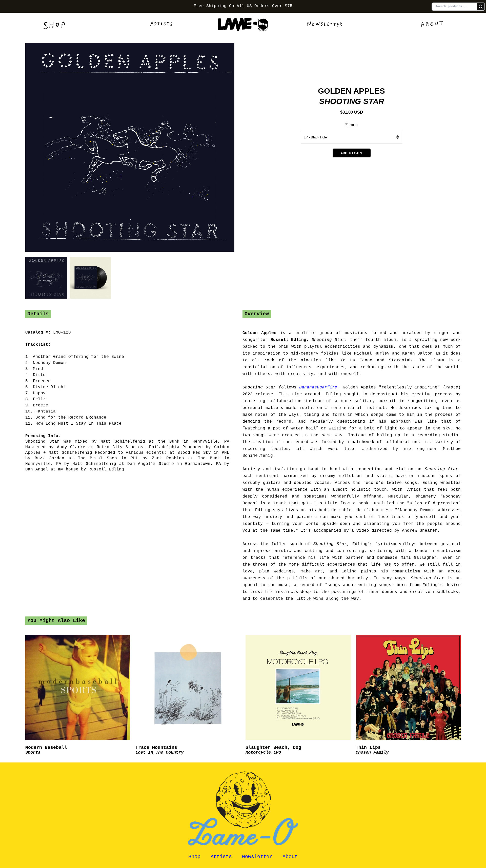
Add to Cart (351, 153)
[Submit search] (480, 6)
